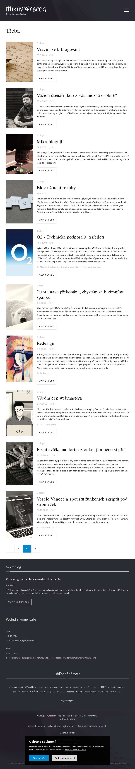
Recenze (70, 691)
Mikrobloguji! (50, 141)
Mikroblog (13, 567)
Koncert (25, 692)
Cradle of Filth (77, 687)
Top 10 (100, 692)
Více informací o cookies (75, 749)
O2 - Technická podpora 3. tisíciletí (70, 237)
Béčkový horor (31, 687)
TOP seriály (110, 691)
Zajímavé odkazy (67, 733)
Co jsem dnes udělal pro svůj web (60, 687)
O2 (58, 267)
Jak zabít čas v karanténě (117, 687)
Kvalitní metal (37, 691)
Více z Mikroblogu (18, 602)
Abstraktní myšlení (16, 687)
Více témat (67, 701)
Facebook (102, 726)
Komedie (16, 692)
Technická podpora (91, 267)
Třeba (40, 231)
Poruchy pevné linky (71, 267)
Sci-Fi (79, 691)
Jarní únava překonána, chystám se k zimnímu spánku (81, 294)
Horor (102, 687)
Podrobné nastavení (65, 758)
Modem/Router (47, 267)
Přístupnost (61, 692)
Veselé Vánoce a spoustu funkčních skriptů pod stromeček (82, 501)
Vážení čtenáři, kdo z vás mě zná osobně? (77, 95)
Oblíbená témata (67, 674)
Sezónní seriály (90, 692)
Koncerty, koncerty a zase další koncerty (33, 579)
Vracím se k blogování (58, 49)
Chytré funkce (47, 527)
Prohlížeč (51, 425)
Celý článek (46, 78)
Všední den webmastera (59, 398)
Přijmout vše (39, 758)
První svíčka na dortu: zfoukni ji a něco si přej (81, 449)
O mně (40, 286)
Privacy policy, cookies (46, 716)
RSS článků (76, 716)
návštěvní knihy (83, 726)
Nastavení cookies (67, 719)
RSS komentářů (90, 716)
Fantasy (94, 687)
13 (52, 349)
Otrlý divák (51, 692)
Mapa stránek (63, 716)
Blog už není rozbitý (56, 187)
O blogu (41, 43)
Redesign (45, 343)
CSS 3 (42, 425)
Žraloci (120, 692)
